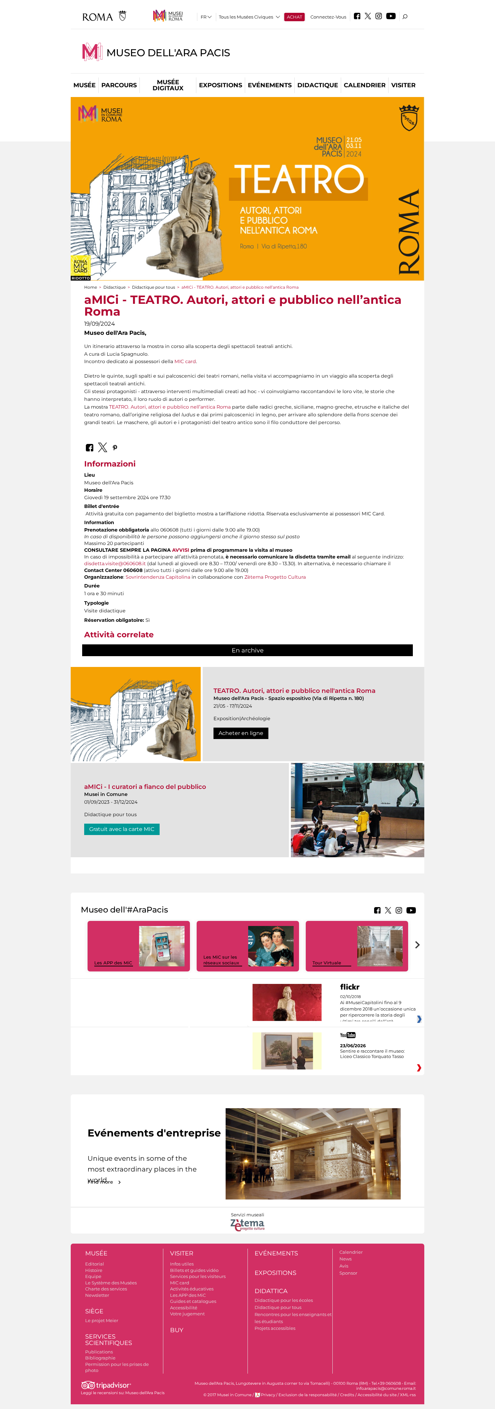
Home (90, 287)
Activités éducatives (191, 1288)
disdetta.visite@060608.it (115, 564)
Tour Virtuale (326, 962)
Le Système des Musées (111, 1282)
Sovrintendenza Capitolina (158, 577)
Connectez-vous (328, 17)
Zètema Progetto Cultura (275, 577)
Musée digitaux (168, 85)
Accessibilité (183, 1307)
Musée (84, 85)
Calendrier (365, 85)
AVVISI (180, 550)
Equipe (93, 1276)
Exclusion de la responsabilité (307, 1394)
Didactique (317, 85)
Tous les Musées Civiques (246, 17)
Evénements (270, 85)
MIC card (185, 361)
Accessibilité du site (377, 1394)
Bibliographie (100, 1357)
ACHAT (294, 17)
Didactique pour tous (153, 287)
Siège (94, 1311)
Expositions (220, 85)
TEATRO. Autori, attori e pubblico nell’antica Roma (170, 407)
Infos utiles (182, 1264)
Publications (99, 1351)
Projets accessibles (275, 1328)
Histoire (93, 1270)
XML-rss (408, 1394)
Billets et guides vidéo (194, 1270)
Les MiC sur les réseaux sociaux (221, 959)
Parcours (119, 85)
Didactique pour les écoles (284, 1300)
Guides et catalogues (193, 1301)
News (345, 1258)
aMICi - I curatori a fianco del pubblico (145, 787)
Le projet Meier (101, 1320)
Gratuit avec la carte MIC (122, 829)
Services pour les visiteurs (198, 1276)
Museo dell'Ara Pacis (168, 52)
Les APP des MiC (113, 962)
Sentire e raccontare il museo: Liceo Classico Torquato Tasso (372, 1053)
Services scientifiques (108, 1340)
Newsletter (97, 1295)
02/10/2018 (378, 1009)
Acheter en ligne (241, 733)
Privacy (268, 1394)
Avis (343, 1266)
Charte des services (106, 1288)
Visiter (403, 85)
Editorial (94, 1264)
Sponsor (348, 1273)
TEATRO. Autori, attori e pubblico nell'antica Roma (294, 691)
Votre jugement (187, 1313)
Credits (347, 1394)
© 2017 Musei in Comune (227, 1394)
